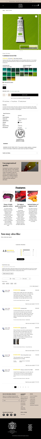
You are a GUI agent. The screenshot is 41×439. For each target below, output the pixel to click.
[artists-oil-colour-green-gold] (13, 79)
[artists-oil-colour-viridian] (22, 70)
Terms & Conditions (33, 396)
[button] (30, 166)
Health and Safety (6, 153)
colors (4, 283)
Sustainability (23, 404)
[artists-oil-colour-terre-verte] (18, 74)
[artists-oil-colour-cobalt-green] (5, 70)
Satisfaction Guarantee (34, 405)
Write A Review (20, 259)
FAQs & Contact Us (24, 396)
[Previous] (7, 1)
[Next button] (38, 209)
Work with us (23, 401)
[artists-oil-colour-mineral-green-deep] (9, 70)
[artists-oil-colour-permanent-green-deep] (35, 70)
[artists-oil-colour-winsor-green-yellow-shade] (31, 70)
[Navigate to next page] (28, 387)
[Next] (34, 1)
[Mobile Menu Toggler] (3, 5)
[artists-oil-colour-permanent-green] (5, 74)
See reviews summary (18, 58)
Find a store (23, 414)
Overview (5, 104)
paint (15, 283)
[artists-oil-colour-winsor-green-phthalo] (26, 70)
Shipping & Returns (24, 398)
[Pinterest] (15, 415)
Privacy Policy (32, 397)
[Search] (34, 6)
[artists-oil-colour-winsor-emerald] (9, 74)
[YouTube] (11, 415)
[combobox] (16, 279)
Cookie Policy (32, 399)
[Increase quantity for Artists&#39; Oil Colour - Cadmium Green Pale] (9, 95)
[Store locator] (36, 6)
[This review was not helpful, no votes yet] (37, 304)
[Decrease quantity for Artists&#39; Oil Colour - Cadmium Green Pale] (4, 95)
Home (4, 10)
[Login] (32, 6)
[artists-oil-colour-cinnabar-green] (5, 79)
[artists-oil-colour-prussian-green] (26, 74)
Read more (23, 338)
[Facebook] (4, 415)
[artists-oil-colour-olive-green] (9, 79)
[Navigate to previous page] (13, 387)
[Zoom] (36, 16)
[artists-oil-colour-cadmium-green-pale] (35, 74)
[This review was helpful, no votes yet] (35, 304)
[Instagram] (7, 415)
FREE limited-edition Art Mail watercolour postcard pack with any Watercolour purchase (20, 1)
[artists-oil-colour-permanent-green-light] (13, 74)
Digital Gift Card (24, 400)
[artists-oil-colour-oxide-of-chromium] (22, 74)
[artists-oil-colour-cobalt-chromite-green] (13, 70)
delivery (7, 283)
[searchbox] (5, 279)
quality (12, 283)
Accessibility (23, 403)
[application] (29, 166)
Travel (22, 406)
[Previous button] (2, 209)
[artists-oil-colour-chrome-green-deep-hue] (18, 70)
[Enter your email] (19, 400)
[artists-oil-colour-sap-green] (31, 74)
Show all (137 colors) (8, 82)
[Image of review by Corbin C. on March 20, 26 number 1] (16, 341)
